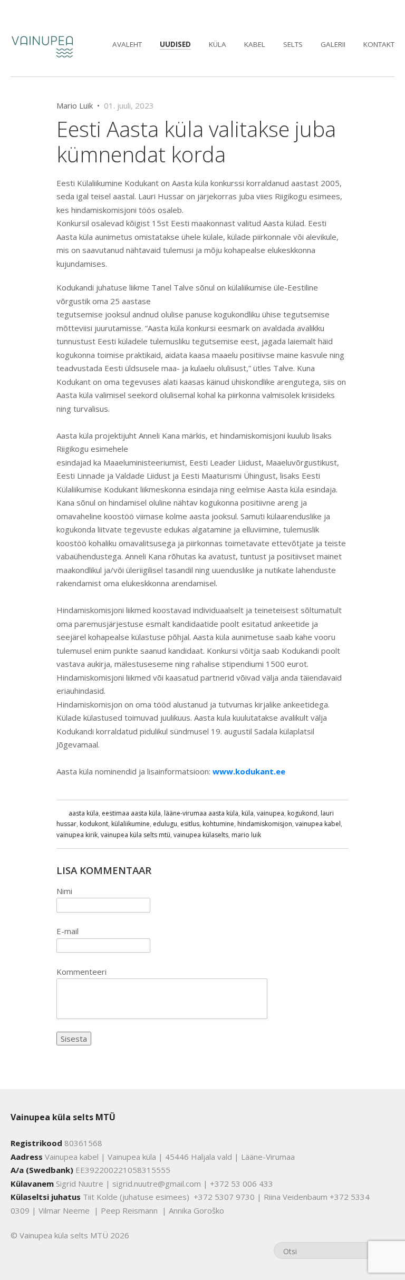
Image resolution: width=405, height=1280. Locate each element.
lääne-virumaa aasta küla (201, 813)
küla (248, 813)
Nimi (64, 891)
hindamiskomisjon (264, 823)
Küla (217, 44)
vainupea (270, 813)
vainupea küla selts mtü (135, 834)
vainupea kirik (77, 834)
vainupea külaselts (200, 834)
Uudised (175, 44)
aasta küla (84, 813)
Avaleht (127, 44)
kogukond (302, 813)
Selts (293, 44)
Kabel (254, 44)
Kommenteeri (81, 971)
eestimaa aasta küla (131, 813)
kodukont (94, 823)
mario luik (246, 834)
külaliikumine (130, 823)
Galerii (333, 44)
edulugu (165, 823)
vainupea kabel (318, 823)
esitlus (189, 823)
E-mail (67, 931)
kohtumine (218, 823)
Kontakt (378, 44)
